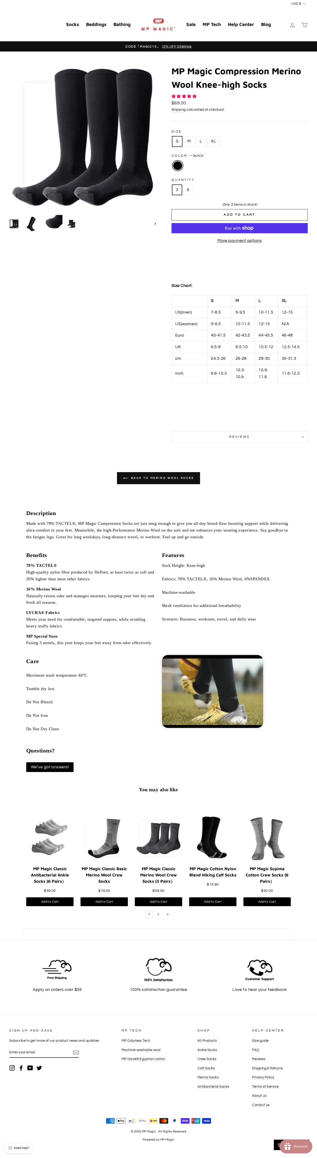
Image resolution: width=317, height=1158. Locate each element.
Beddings (96, 24)
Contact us (261, 1105)
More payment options (239, 240)
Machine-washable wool (141, 1050)
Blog (266, 24)
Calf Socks (206, 1068)
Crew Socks (207, 1059)
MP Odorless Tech (136, 1040)
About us (259, 1095)
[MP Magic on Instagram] (12, 1067)
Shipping (178, 109)
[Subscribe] (76, 1052)
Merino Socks (208, 1077)
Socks (72, 24)
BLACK (177, 166)
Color (187, 155)
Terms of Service (265, 1086)
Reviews (258, 1059)
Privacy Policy (263, 1077)
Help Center (241, 24)
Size (176, 131)
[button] (184, 96)
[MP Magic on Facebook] (21, 1067)
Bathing (122, 24)
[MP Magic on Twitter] (39, 1067)
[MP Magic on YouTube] (30, 1067)
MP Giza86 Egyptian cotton (143, 1059)
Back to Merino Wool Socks (161, 478)
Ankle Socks (207, 1050)
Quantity (183, 180)
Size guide (260, 1040)
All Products (207, 1040)
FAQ (255, 1050)
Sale (191, 24)
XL (213, 141)
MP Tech (212, 24)
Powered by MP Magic (159, 1139)
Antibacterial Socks (213, 1086)
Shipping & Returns (267, 1068)
